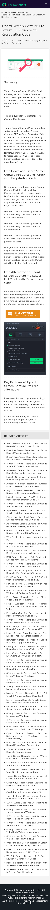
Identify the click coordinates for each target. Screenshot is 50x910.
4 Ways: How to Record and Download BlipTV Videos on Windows (26, 545)
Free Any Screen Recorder (35, 901)
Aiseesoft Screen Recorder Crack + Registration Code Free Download (26, 471)
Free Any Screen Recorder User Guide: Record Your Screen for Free (26, 451)
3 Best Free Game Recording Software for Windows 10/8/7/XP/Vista (26, 458)
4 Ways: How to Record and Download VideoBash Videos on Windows (26, 830)
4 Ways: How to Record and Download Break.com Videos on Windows (26, 551)
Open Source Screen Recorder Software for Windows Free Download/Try (26, 736)
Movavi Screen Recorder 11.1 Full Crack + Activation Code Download (26, 694)
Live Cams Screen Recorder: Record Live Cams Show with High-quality (26, 654)
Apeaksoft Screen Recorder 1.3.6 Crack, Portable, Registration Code (26, 511)
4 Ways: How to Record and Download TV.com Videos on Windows (26, 810)
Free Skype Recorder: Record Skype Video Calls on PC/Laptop (26, 598)
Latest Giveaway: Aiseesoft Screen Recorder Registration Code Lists (26, 478)
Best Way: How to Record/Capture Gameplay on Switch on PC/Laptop (26, 727)
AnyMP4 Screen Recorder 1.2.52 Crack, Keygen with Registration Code (26, 491)
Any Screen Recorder (11, 901)
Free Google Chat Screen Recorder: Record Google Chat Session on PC (26, 627)
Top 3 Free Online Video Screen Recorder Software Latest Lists (26, 797)
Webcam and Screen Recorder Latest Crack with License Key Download (26, 844)
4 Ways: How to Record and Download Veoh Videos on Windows (26, 824)
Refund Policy (26, 898)
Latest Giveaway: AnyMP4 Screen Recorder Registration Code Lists (26, 498)
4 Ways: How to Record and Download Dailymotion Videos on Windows (26, 565)
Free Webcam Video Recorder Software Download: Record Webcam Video (26, 606)
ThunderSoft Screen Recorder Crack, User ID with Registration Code (26, 770)
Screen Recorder (12, 43)
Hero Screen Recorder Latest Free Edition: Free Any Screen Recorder (26, 634)
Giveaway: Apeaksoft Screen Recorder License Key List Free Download (26, 518)
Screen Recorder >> (19, 12)
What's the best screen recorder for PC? (26, 538)
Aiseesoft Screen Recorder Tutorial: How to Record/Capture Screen (26, 485)
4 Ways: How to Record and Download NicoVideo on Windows (26, 721)
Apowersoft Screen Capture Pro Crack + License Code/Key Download (26, 525)
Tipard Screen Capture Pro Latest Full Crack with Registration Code (26, 777)
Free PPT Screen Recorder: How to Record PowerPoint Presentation (26, 743)
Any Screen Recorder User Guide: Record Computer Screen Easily (26, 444)
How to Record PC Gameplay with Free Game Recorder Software (26, 585)
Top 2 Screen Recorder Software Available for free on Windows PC (26, 790)
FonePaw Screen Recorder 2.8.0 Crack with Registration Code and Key (26, 578)
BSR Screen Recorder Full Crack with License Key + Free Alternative (26, 558)
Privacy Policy (13, 898)
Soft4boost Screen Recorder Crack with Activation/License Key (26, 763)
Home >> (5, 12)
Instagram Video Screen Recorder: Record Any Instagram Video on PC (26, 647)
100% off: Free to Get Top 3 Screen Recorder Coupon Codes (26, 750)
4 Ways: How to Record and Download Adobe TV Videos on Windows (26, 465)
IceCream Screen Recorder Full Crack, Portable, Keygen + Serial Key (26, 641)
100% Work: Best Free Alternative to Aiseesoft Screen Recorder (26, 804)
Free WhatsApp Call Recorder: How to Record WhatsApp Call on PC (26, 614)
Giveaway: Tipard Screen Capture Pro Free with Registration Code (26, 784)
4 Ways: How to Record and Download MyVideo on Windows (26, 714)
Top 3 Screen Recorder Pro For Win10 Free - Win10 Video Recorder (26, 757)
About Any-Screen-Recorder (14, 895)
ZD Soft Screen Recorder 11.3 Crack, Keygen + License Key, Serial (26, 857)
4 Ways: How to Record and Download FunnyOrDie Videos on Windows (26, 621)
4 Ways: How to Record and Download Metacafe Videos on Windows (26, 687)
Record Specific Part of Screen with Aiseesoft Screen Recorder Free (26, 864)
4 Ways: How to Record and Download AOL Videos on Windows (26, 505)
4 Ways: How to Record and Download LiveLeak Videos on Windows (26, 661)
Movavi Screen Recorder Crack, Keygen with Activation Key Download (26, 701)
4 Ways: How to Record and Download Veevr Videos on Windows (26, 817)
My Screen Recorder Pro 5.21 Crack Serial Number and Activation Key (26, 707)
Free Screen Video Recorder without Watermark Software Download (26, 591)
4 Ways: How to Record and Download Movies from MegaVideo (26, 681)
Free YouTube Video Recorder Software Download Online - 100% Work (26, 850)
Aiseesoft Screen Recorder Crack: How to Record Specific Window (26, 870)
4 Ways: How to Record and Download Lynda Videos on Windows (26, 674)
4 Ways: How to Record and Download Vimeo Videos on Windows (26, 837)
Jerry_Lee (42, 40)
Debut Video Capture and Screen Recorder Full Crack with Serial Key (26, 571)
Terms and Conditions (38, 895)
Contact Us (39, 898)
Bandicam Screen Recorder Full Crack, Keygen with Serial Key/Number (26, 531)
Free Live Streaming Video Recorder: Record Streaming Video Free (26, 667)
